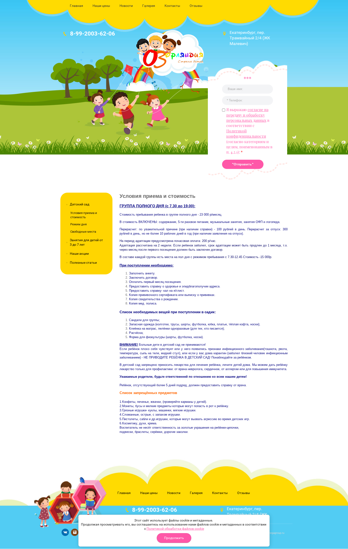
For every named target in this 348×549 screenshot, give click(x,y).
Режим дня (78, 224)
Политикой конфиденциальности (246, 133)
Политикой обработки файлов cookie (175, 529)
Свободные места (83, 231)
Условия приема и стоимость (83, 215)
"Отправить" (243, 164)
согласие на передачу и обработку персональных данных (247, 115)
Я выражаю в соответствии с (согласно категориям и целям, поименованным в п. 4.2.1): (249, 130)
